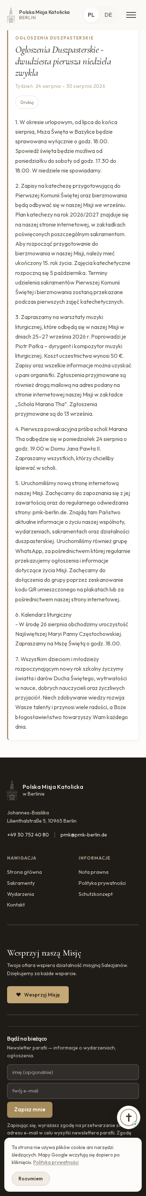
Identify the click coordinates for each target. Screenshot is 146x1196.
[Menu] (131, 15)
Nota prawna (93, 872)
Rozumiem (30, 1178)
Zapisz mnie (29, 1109)
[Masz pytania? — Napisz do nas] (128, 1117)
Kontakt (16, 905)
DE (108, 14)
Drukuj (27, 102)
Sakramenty (21, 883)
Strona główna (24, 872)
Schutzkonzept (96, 894)
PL (91, 14)
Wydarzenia (20, 894)
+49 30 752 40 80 (28, 834)
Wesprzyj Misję (42, 995)
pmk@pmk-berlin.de (84, 834)
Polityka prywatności (102, 883)
